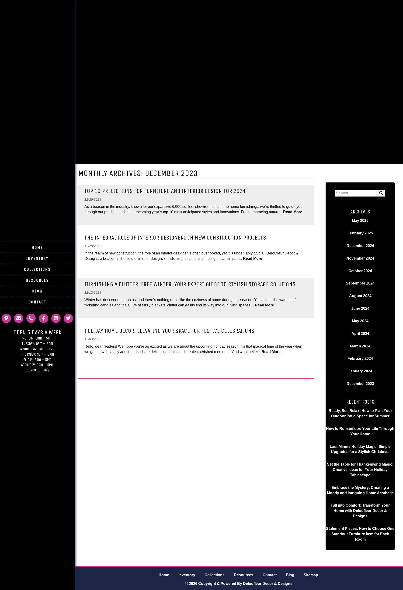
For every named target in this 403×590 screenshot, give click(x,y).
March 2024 (360, 346)
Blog (37, 291)
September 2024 (360, 283)
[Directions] (6, 320)
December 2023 (360, 384)
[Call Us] (31, 320)
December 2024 (360, 246)
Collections (37, 269)
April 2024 (360, 334)
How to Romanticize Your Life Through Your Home (360, 431)
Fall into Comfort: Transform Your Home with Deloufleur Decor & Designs (360, 510)
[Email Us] (18, 320)
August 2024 (360, 296)
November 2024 (360, 258)
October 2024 (360, 271)
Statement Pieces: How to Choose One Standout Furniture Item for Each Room (360, 534)
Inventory (37, 258)
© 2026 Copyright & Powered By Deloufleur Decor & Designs (238, 584)
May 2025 (360, 221)
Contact (37, 302)
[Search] (381, 193)
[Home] (37, 227)
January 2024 (360, 371)
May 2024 (360, 321)
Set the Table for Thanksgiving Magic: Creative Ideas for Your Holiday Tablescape (360, 469)
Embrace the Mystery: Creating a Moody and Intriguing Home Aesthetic (360, 490)
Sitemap (311, 575)
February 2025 (360, 233)
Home (37, 247)
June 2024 (360, 308)
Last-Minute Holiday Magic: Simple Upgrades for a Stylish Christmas (360, 449)
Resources (37, 280)
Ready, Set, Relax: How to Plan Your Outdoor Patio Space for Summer (360, 413)
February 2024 (360, 358)
